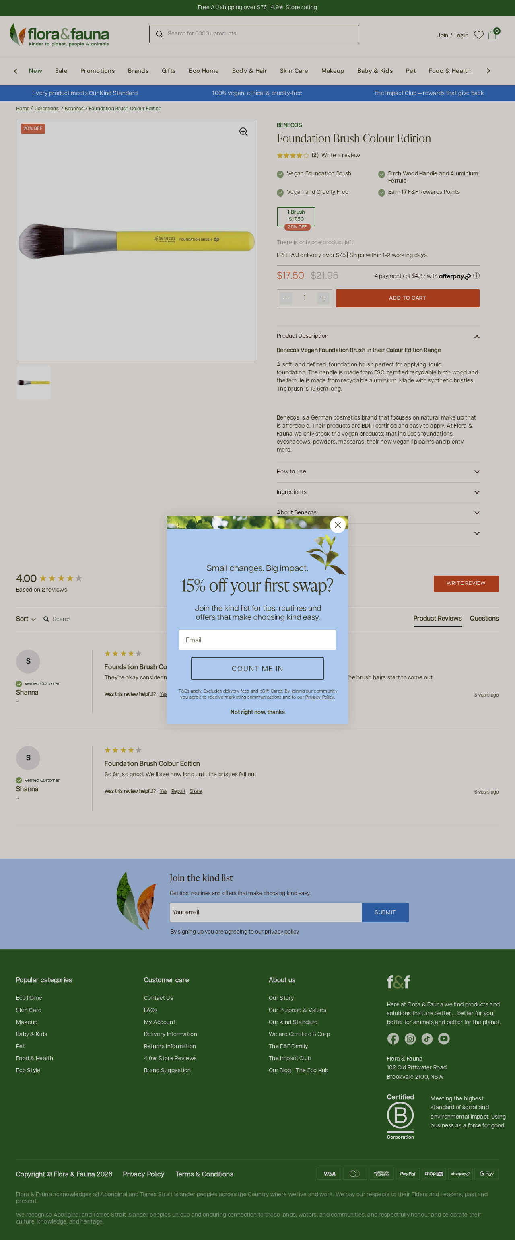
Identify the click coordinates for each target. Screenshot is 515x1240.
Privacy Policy (319, 697)
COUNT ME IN (258, 668)
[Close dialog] (338, 525)
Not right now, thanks (258, 712)
